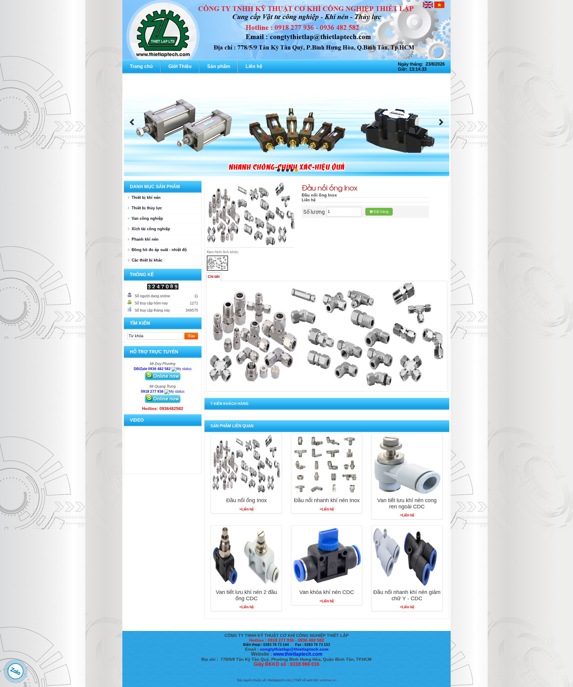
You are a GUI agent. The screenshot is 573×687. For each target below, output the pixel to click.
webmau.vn (328, 680)
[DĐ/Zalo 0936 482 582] (182, 369)
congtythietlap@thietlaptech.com (294, 649)
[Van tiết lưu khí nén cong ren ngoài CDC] (407, 465)
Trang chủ (141, 66)
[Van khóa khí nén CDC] (326, 557)
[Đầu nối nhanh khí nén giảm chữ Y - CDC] (407, 557)
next (441, 122)
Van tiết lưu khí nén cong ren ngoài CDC (407, 503)
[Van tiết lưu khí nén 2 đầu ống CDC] (246, 557)
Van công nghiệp (147, 218)
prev (131, 122)
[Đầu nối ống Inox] (246, 465)
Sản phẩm (218, 66)
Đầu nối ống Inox (246, 500)
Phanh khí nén (145, 239)
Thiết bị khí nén (146, 197)
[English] (428, 4)
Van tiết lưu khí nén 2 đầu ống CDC (246, 595)
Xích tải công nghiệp (151, 229)
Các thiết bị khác (147, 260)
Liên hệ (254, 66)
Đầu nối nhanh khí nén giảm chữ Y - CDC (406, 595)
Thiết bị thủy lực (147, 208)
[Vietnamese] (439, 4)
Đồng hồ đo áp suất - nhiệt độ (159, 249)
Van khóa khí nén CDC (326, 592)
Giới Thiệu (180, 66)
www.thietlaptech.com (297, 654)
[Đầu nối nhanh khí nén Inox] (326, 465)
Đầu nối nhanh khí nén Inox (327, 500)
